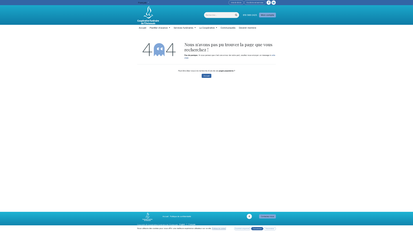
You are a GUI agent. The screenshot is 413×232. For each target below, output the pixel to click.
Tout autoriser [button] (257, 228)
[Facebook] (269, 2)
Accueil (206, 76)
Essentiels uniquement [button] (242, 228)
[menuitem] (142, 27)
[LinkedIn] (273, 2)
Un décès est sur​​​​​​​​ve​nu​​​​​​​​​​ (255, 2)
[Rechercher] (236, 15)
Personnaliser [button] (270, 228)
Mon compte (267, 15)
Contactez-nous (267, 216)
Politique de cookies (219, 228)
